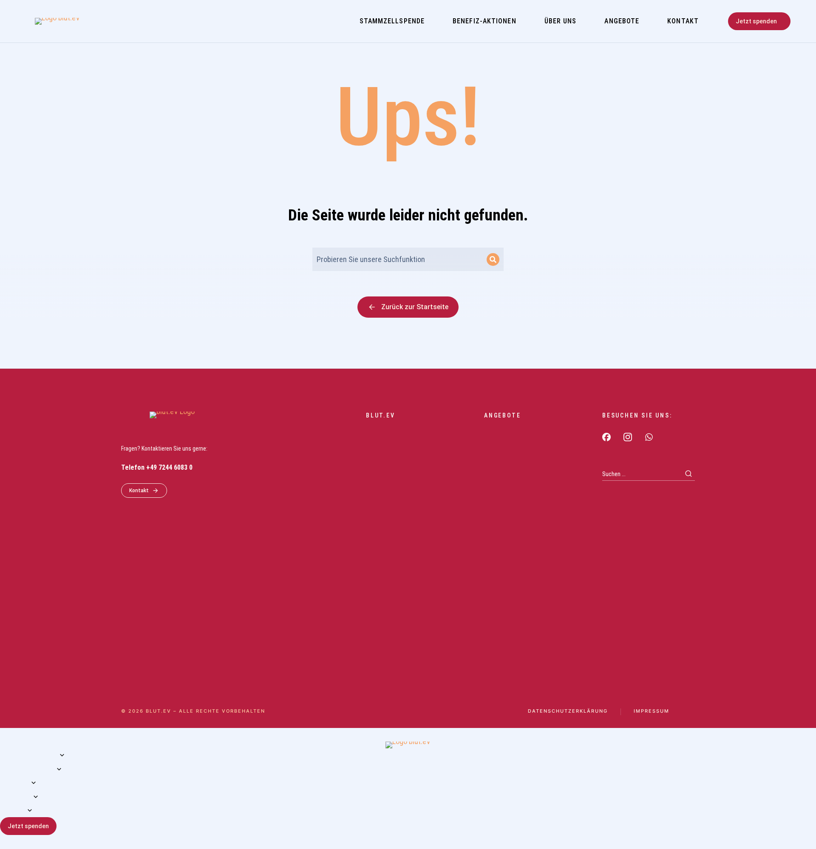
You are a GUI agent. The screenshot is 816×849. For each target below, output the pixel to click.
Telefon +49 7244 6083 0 (157, 467)
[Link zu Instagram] (627, 437)
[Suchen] (493, 259)
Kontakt (139, 491)
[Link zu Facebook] (606, 437)
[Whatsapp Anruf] (649, 437)
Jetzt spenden (756, 21)
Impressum (651, 711)
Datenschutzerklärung (568, 711)
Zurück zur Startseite (414, 307)
